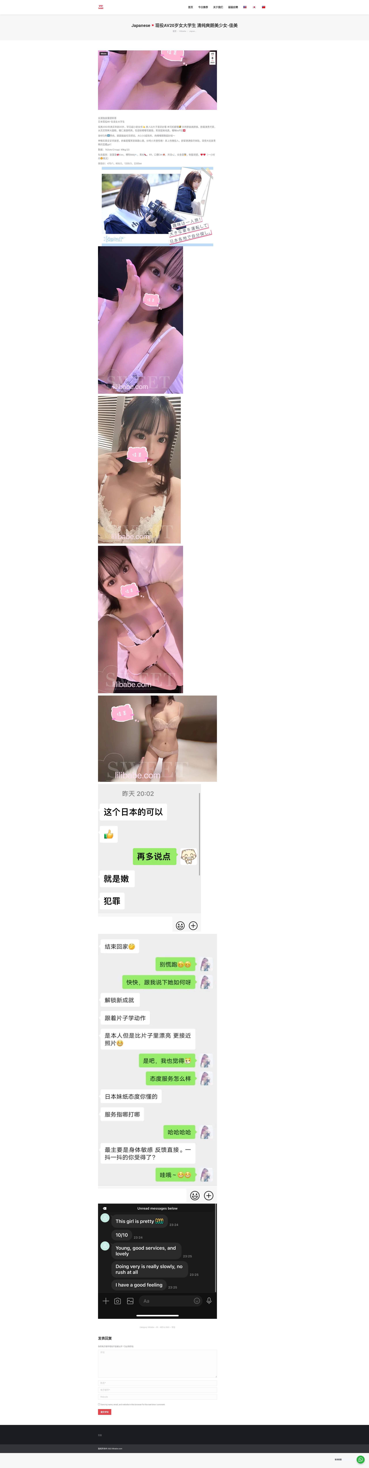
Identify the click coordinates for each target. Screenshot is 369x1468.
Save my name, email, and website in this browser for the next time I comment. (133, 1404)
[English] (245, 7)
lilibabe (104, 54)
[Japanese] (254, 7)
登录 (100, 1435)
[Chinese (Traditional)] (264, 7)
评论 (173, 1327)
